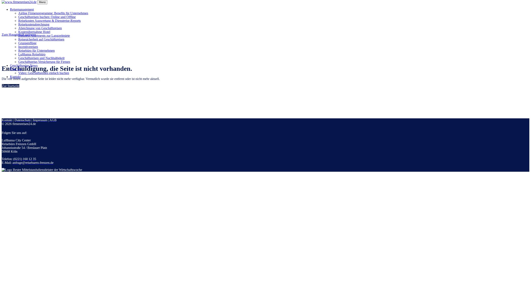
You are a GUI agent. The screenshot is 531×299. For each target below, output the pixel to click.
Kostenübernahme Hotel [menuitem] (34, 32)
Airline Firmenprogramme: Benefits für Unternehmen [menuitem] (53, 13)
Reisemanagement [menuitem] (22, 9)
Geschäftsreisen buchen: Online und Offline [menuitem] (47, 17)
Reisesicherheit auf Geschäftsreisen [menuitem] (41, 39)
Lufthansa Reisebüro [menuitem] (31, 54)
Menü (42, 2)
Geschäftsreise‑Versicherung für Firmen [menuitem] (44, 62)
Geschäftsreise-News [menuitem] (24, 65)
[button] (10, 86)
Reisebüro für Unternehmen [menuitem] (36, 50)
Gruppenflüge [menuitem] (27, 43)
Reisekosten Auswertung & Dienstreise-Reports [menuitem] (49, 20)
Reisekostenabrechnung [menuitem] (33, 24)
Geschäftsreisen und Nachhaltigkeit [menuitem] (41, 58)
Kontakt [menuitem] (15, 76)
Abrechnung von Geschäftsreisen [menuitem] (40, 28)
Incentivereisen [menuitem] (28, 47)
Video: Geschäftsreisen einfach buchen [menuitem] (43, 73)
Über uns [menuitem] (16, 69)
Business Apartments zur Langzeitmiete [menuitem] (44, 35)
